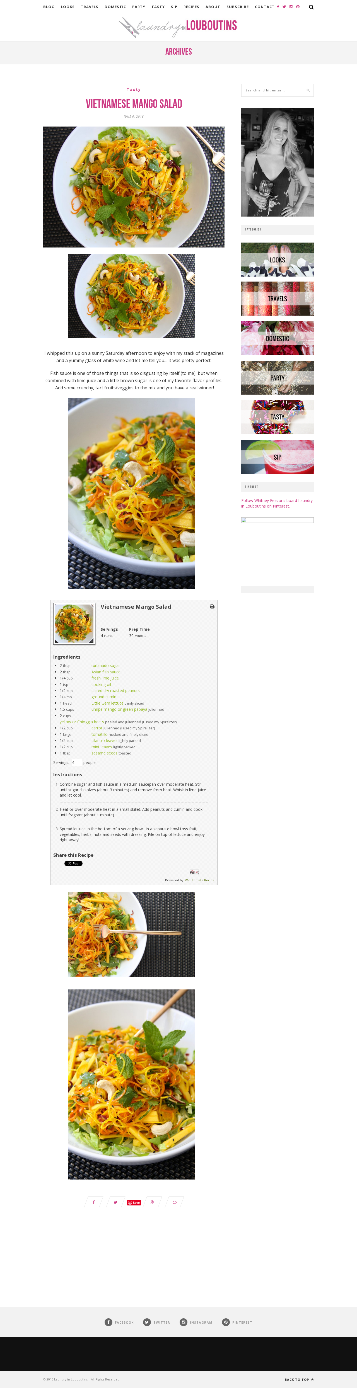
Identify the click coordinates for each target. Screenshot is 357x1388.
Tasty (158, 6)
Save (136, 1202)
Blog (49, 6)
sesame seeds (104, 753)
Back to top (297, 1379)
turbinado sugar (105, 665)
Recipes (191, 6)
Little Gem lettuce (107, 703)
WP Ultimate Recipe (199, 880)
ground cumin (103, 696)
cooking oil (101, 684)
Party (138, 6)
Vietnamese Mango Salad (134, 105)
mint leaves (101, 746)
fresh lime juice (105, 678)
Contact (265, 6)
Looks (68, 6)
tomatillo (99, 734)
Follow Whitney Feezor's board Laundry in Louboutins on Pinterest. (277, 503)
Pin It (194, 872)
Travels (89, 6)
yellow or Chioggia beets (82, 721)
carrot (96, 728)
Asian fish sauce (105, 671)
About (213, 6)
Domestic (115, 6)
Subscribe (237, 6)
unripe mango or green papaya (119, 709)
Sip (174, 6)
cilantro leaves (104, 740)
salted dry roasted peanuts (115, 690)
